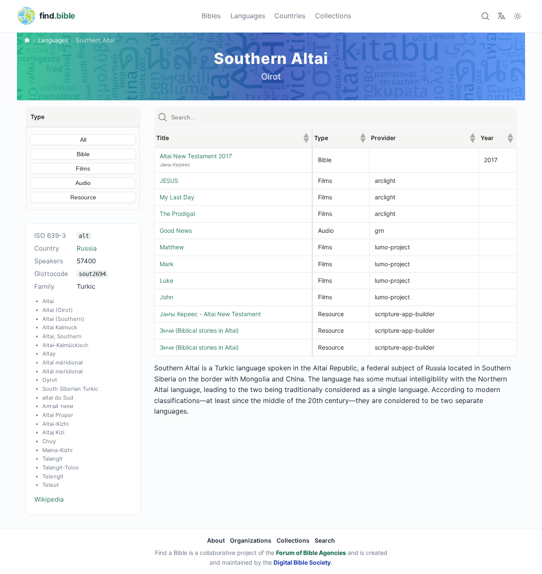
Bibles (211, 15)
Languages (247, 15)
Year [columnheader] (497, 138)
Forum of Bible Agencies (311, 552)
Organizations (250, 540)
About (216, 540)
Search (325, 540)
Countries (289, 15)
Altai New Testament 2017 (196, 156)
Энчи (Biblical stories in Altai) (199, 330)
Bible (83, 154)
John (166, 297)
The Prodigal (177, 213)
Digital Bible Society (302, 562)
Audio (83, 182)
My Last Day (177, 197)
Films (83, 168)
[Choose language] (501, 15)
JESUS (169, 180)
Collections (333, 15)
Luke (166, 280)
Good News (176, 230)
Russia (87, 248)
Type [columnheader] (340, 138)
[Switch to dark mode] (517, 15)
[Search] (485, 15)
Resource (83, 197)
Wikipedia (49, 499)
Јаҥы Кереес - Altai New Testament (210, 313)
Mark (167, 264)
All (83, 139)
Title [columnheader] (233, 138)
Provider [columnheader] (423, 138)
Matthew (172, 247)
